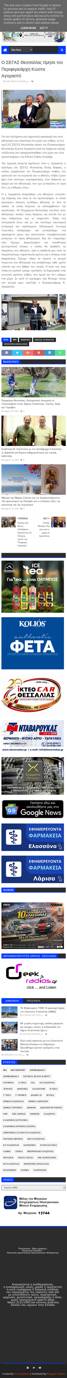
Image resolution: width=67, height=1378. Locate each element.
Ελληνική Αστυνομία (15, 1120)
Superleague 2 (11, 1076)
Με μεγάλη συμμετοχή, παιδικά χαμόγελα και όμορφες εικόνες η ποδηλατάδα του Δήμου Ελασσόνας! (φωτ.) (41, 1027)
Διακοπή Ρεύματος (51, 1108)
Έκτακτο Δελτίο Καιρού (36, 1076)
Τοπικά (25, 1170)
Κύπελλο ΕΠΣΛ (48, 1145)
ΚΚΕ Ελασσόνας (36, 1139)
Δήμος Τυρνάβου (13, 1108)
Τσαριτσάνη (39, 1170)
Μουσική (8, 1158)
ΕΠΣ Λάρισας (19, 1114)
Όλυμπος (8, 1083)
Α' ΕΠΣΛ (22, 1083)
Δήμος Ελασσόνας (13, 1101)
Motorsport (18, 1070)
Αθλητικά (25, 340)
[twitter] (34, 1367)
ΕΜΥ (5, 1114)
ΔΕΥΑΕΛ (50, 1095)
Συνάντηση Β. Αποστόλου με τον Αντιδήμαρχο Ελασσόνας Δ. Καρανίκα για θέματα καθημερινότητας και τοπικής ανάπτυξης (31, 452)
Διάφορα (31, 1108)
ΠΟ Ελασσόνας (11, 1164)
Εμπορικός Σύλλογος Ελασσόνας (22, 1133)
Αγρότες (8, 1089)
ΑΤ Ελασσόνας (47, 1083)
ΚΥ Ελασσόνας (11, 1145)
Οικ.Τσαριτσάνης (47, 1158)
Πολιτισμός (9, 1170)
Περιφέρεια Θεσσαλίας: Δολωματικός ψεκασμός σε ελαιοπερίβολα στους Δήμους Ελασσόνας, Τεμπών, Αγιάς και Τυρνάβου (30, 404)
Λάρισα (19, 1151)
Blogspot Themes (56, 1373)
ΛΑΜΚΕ (7, 1151)
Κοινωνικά (30, 1145)
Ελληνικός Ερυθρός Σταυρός (19, 1126)
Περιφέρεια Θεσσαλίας (15, 344)
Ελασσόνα (49, 1114)
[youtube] (39, 1367)
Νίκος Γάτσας (25, 1158)
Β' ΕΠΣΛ (54, 1089)
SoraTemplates (21, 1373)
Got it (44, 28)
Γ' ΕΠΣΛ (7, 1095)
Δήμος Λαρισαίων (38, 1101)
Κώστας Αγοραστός (44, 340)
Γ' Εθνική (21, 1095)
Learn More (28, 28)
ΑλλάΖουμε (38, 1089)
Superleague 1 (37, 1070)
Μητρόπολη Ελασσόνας (40, 1151)
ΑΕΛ (33, 1083)
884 (14, 340)
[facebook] (27, 1367)
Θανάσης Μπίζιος (13, 1139)
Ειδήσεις (34, 1114)
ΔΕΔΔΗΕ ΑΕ (36, 1095)
